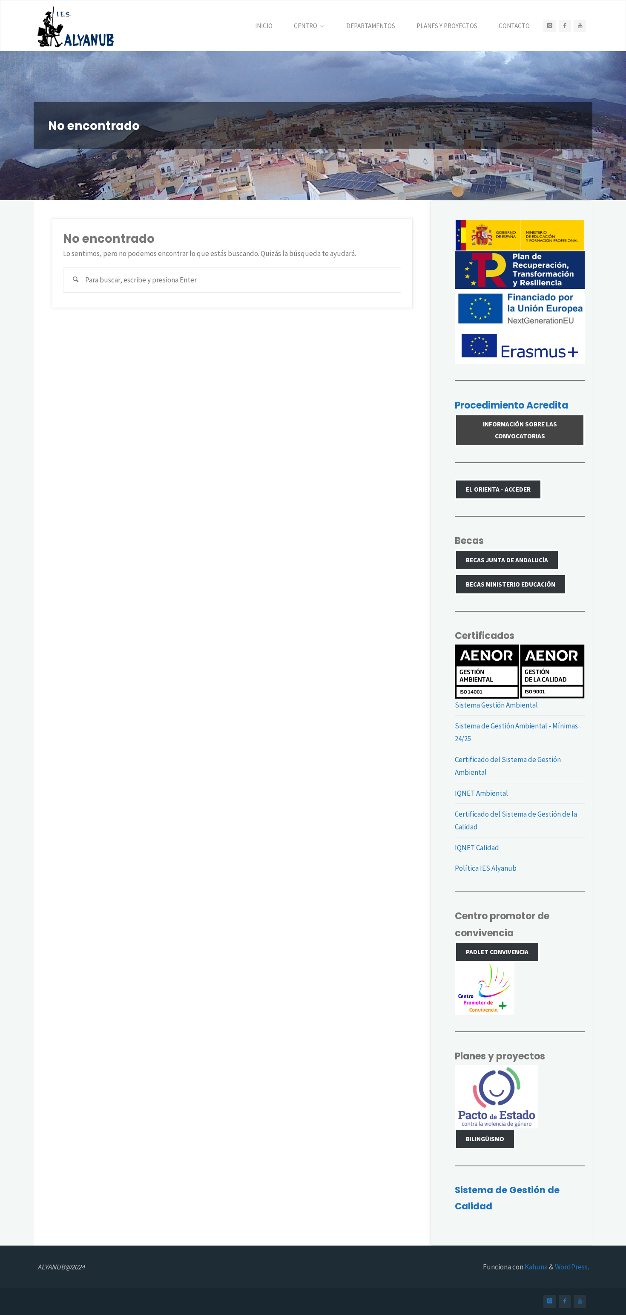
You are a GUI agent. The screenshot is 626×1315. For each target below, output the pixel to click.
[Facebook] (565, 26)
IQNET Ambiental (481, 793)
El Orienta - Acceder (498, 489)
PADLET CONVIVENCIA (497, 952)
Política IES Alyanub (486, 868)
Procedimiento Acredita (511, 405)
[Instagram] (549, 26)
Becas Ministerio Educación (510, 584)
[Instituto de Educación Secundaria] (75, 26)
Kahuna (535, 1267)
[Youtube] (580, 26)
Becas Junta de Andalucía (507, 560)
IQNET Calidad (477, 847)
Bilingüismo (485, 1139)
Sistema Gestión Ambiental (496, 705)
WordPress (571, 1267)
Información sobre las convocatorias (520, 430)
